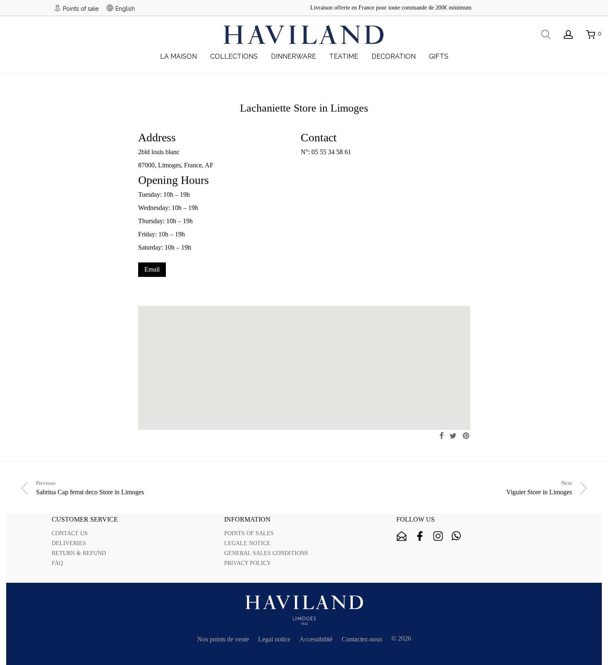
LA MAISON (178, 56)
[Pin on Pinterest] (466, 436)
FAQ (57, 563)
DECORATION (393, 56)
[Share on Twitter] (453, 436)
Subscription (401, 536)
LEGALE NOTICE (247, 543)
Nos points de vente (223, 639)
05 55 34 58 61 (331, 151)
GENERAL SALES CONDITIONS (266, 553)
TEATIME (343, 56)
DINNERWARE (293, 56)
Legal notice (274, 639)
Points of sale (80, 8)
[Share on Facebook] (441, 436)
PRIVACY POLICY (247, 563)
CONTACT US (70, 533)
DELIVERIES (69, 543)
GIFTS (438, 56)
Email (152, 269)
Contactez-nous (362, 639)
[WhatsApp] (456, 536)
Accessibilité (316, 639)
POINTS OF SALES (249, 533)
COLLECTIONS (234, 56)
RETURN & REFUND (79, 553)
